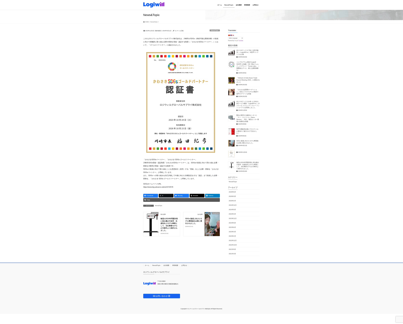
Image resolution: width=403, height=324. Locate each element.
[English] (231, 35)
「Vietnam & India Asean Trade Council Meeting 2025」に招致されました (248, 80)
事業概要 (175, 265)
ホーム (147, 265)
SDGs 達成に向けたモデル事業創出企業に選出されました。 (193, 221)
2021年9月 (232, 249)
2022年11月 (233, 240)
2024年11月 (233, 205)
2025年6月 (232, 192)
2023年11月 (233, 218)
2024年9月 (232, 209)
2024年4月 (232, 214)
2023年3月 (232, 232)
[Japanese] (233, 35)
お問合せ (184, 265)
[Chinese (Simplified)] (229, 35)
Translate (240, 40)
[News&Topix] (150, 220)
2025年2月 (232, 201)
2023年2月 (232, 236)
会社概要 (166, 265)
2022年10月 (233, 245)
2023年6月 (232, 227)
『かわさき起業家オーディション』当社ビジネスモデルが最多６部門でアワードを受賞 (247, 92)
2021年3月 (232, 254)
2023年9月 (232, 223)
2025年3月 (232, 196)
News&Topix (215, 30)
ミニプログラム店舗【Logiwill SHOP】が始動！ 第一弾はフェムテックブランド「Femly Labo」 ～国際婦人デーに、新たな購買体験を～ (247, 66)
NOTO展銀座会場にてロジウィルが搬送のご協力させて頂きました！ (247, 131)
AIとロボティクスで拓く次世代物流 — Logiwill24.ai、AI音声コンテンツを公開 (247, 52)
